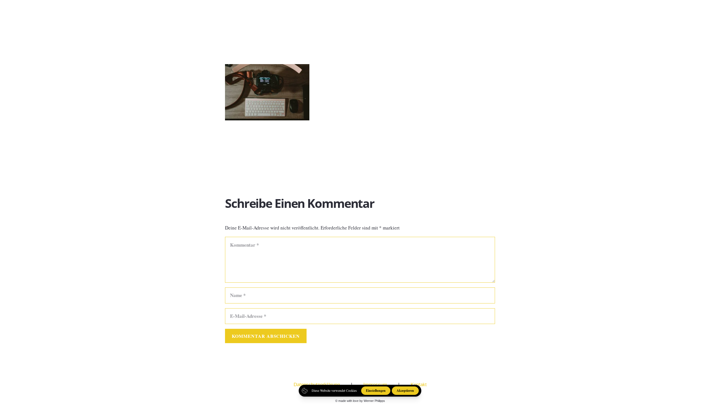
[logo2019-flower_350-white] (29, 14)
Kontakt (419, 384)
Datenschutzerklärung (317, 384)
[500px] (705, 13)
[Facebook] (679, 13)
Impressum (375, 384)
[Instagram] (692, 14)
